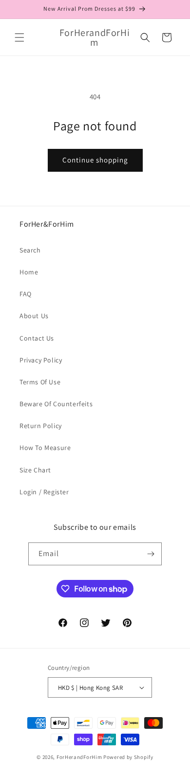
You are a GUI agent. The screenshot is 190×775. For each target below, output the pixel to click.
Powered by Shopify (128, 757)
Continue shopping (95, 159)
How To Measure (45, 447)
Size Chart (35, 470)
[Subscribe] (150, 553)
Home (28, 272)
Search (30, 250)
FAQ (25, 293)
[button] (19, 37)
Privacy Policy (40, 360)
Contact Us (36, 338)
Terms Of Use (39, 382)
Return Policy (40, 425)
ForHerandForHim (79, 757)
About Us (34, 315)
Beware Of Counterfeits (56, 403)
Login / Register (44, 491)
